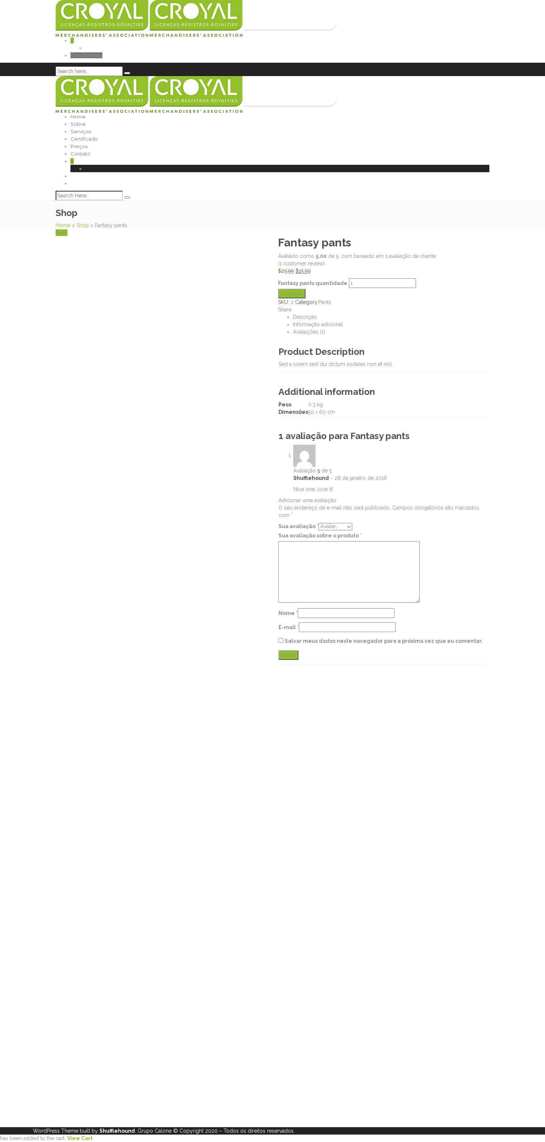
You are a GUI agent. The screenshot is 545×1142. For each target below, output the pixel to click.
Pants (324, 302)
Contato (80, 154)
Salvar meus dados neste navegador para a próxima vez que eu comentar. (384, 641)
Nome (288, 613)
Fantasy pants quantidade (312, 283)
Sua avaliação (298, 526)
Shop (82, 225)
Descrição (305, 317)
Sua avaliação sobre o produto (320, 536)
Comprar (292, 294)
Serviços (80, 131)
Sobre (78, 124)
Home (78, 117)
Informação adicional (318, 324)
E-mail (288, 627)
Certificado (84, 139)
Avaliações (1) (309, 332)
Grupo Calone (155, 1131)
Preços (78, 146)
